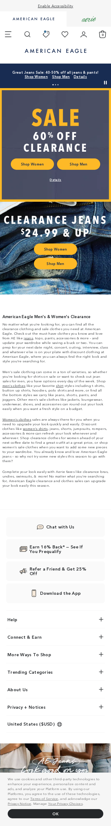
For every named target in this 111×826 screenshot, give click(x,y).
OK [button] (55, 813)
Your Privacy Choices (65, 803)
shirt (60, 385)
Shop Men (61, 76)
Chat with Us (60, 527)
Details (80, 76)
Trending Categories (30, 672)
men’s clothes (14, 385)
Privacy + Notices (26, 707)
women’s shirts (35, 428)
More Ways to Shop (29, 654)
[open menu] (8, 34)
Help (12, 619)
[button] (53, 84)
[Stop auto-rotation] (105, 82)
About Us (17, 689)
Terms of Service (44, 798)
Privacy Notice (19, 803)
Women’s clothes (16, 419)
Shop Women (36, 76)
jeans (28, 337)
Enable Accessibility (55, 5)
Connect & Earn (24, 637)
